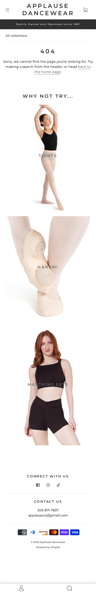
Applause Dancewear (48, 9)
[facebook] (38, 485)
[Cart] (85, 9)
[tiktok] (58, 485)
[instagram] (48, 485)
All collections (16, 35)
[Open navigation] (11, 9)
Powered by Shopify (48, 547)
